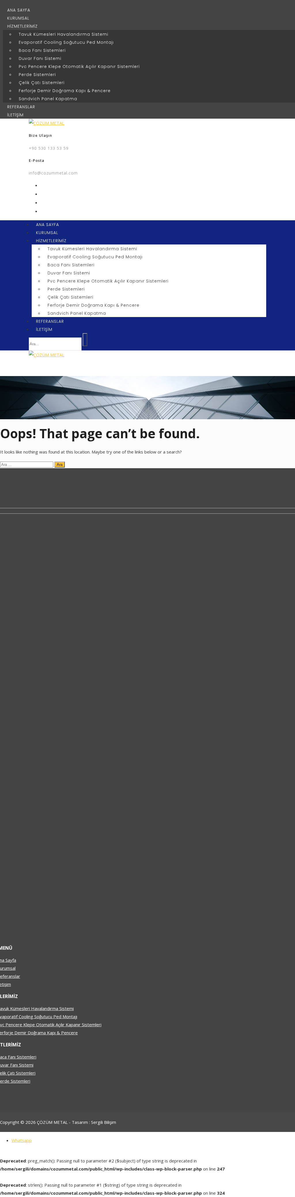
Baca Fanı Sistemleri (42, 50)
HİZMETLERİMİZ (22, 26)
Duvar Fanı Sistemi (40, 58)
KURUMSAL (18, 18)
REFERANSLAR (21, 107)
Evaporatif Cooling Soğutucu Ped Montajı (66, 42)
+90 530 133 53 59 (49, 148)
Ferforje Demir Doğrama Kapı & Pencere (65, 91)
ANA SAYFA (18, 10)
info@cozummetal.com (53, 173)
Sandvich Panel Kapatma (48, 99)
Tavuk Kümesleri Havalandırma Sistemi (63, 34)
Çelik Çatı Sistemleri (42, 83)
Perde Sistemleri (37, 74)
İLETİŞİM (15, 115)
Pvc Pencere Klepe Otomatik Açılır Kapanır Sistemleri (79, 66)
